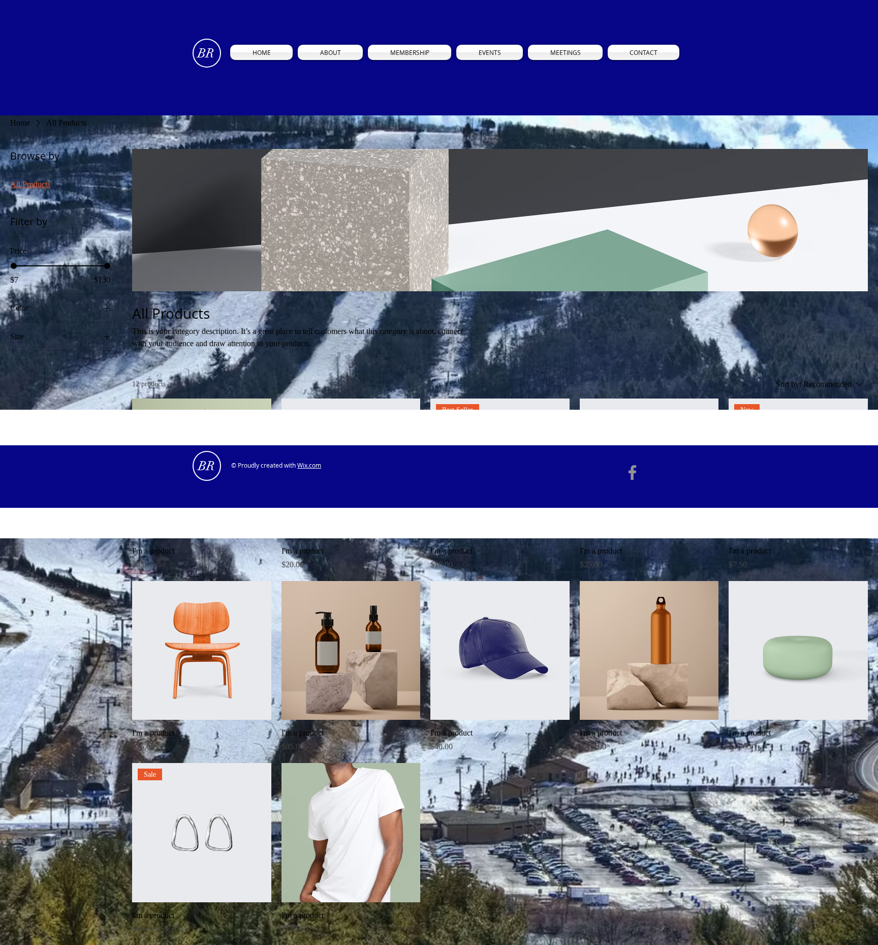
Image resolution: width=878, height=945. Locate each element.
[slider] (14, 266)
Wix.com (309, 465)
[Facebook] (632, 472)
